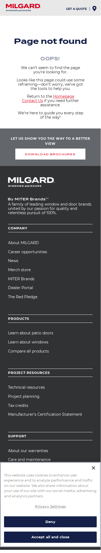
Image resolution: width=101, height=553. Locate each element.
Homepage (63, 96)
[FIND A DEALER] (95, 10)
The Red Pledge (22, 297)
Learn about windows (28, 342)
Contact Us (32, 101)
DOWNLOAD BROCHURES (50, 154)
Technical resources (26, 387)
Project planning (23, 396)
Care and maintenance (29, 459)
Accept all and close (50, 537)
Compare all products (28, 351)
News (13, 261)
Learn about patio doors (30, 333)
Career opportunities (27, 252)
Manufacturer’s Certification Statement (45, 414)
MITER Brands (21, 279)
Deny (50, 522)
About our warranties (28, 451)
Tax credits (18, 405)
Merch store (19, 270)
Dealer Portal (20, 288)
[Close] (93, 468)
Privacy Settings (50, 506)
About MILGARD (23, 243)
